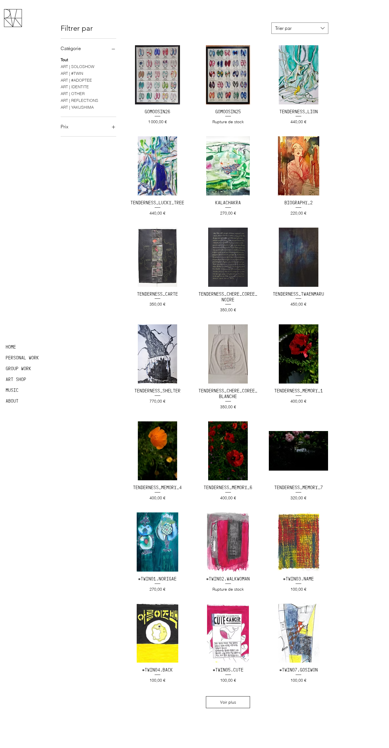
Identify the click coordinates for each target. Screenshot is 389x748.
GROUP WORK (18, 369)
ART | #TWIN (72, 73)
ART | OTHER (73, 93)
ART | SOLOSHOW (77, 66)
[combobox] (299, 28)
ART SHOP (16, 379)
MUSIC (12, 390)
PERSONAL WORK (22, 358)
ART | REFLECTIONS (79, 100)
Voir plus (228, 702)
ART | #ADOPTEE (76, 80)
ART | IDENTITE (75, 86)
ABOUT (12, 401)
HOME (11, 347)
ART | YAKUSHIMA (77, 107)
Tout (64, 59)
